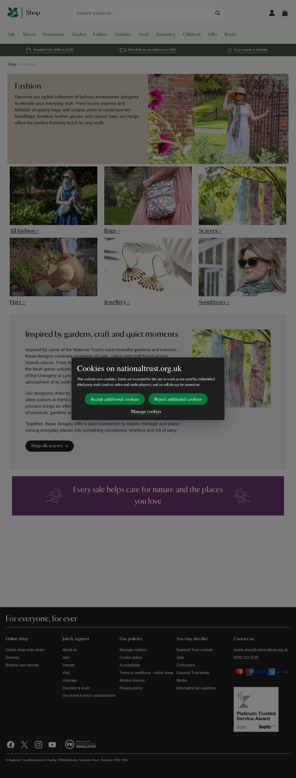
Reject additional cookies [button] (178, 399)
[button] (285, 13)
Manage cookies (146, 411)
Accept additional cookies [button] (114, 399)
